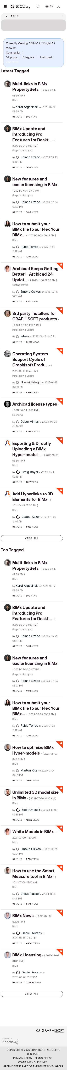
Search (38, 6)
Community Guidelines (32, 1062)
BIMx (15, 100)
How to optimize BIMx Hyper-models (35, 753)
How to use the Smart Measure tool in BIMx (34, 876)
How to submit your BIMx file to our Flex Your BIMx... (35, 229)
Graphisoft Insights (22, 150)
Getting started (20, 285)
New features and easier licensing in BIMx (35, 184)
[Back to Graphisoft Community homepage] (20, 6)
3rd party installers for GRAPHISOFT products (35, 319)
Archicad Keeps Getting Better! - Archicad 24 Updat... (35, 274)
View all (32, 538)
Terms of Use (43, 1058)
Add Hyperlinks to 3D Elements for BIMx (32, 499)
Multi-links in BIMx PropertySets (34, 89)
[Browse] (6, 6)
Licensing (17, 415)
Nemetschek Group (51, 1066)
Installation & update (23, 329)
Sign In (59, 6)
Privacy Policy (22, 1058)
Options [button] (61, 16)
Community (13, 52)
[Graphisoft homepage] (50, 1031)
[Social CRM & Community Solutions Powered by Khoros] (10, 1041)
